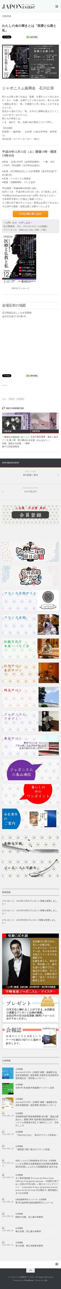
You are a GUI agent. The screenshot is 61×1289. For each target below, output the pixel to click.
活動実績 (6, 16)
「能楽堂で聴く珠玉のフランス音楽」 (33, 1149)
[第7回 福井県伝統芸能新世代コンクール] (7, 1203)
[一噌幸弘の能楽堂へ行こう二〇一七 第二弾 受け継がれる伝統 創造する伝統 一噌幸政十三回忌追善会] (16, 421)
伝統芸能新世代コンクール (26, 1199)
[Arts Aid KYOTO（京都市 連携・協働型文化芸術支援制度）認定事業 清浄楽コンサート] (7, 1103)
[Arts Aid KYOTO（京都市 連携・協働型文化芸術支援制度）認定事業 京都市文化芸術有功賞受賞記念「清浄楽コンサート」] (7, 1073)
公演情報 (20, 399)
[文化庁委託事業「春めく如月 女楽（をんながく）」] (44, 421)
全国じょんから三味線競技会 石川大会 (31, 1161)
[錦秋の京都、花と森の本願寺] (7, 1218)
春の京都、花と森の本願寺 (28, 1231)
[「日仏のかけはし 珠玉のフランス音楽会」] (7, 1136)
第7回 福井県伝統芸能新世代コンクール (34, 1202)
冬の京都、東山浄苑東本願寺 (29, 1246)
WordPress (29, 1280)
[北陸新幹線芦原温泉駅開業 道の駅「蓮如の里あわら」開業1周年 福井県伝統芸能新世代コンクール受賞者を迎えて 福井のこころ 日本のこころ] (7, 1117)
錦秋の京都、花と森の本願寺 (29, 1217)
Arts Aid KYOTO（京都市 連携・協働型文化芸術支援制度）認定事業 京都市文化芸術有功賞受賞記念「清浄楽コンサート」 (37, 1075)
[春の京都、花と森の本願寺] (7, 1232)
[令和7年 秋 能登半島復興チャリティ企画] (7, 1088)
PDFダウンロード (21, 288)
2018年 (11, 399)
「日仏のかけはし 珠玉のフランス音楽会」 (36, 1135)
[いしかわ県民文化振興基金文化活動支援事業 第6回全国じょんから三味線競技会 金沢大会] (7, 1164)
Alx (45, 1280)
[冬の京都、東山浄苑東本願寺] (7, 1246)
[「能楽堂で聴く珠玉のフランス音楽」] (7, 1150)
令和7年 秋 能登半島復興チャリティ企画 (34, 1088)
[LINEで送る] (32, 37)
